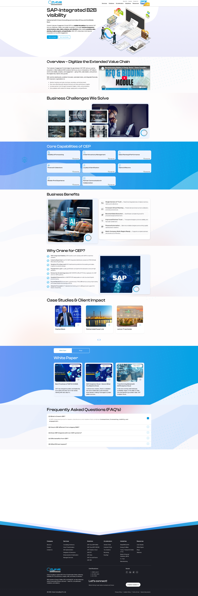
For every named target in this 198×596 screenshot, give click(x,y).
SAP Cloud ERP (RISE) (92, 544)
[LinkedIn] (130, 572)
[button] (100, 340)
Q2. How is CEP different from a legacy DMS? (63, 427)
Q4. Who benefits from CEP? (58, 438)
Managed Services (68, 557)
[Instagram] (137, 572)
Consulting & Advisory (68, 544)
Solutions (111, 3)
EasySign (106, 555)
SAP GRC (89, 560)
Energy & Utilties (124, 547)
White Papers (140, 547)
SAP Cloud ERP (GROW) (93, 547)
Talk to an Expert (52, 37)
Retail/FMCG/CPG (124, 544)
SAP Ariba (89, 555)
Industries (128, 3)
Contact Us (135, 1)
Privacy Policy (118, 592)
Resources (136, 3)
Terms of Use (135, 592)
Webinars (139, 552)
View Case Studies (64, 37)
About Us (125, 1)
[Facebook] (127, 572)
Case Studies (140, 544)
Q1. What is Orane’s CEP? (56, 416)
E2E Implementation (68, 549)
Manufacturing (124, 561)
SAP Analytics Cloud (92, 549)
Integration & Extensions (69, 552)
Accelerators (119, 3)
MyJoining (106, 552)
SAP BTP (89, 552)
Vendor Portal (107, 544)
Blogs (138, 549)
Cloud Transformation (68, 547)
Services (104, 3)
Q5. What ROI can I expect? (57, 444)
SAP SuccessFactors (92, 557)
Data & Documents (145, 592)
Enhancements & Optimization (70, 555)
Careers (130, 1)
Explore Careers (133, 584)
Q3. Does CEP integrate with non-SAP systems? (65, 433)
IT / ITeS (122, 558)
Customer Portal (108, 547)
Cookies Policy (127, 592)
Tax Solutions (107, 549)
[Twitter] (133, 572)
